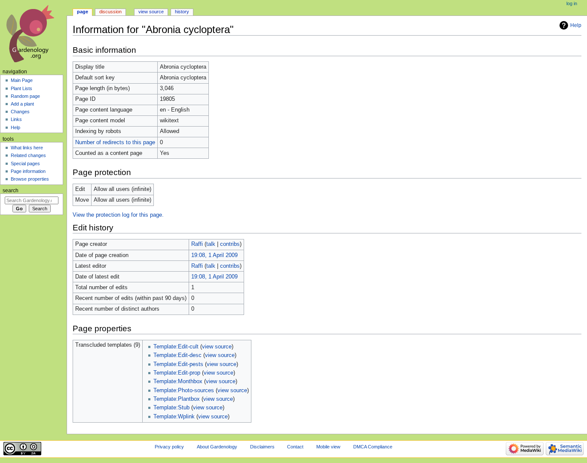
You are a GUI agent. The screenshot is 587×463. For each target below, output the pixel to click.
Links (16, 119)
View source (151, 11)
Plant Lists (21, 88)
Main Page (22, 80)
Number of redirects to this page (115, 142)
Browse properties (30, 179)
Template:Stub (171, 408)
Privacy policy (169, 446)
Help (575, 25)
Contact (295, 446)
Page (82, 11)
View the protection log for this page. (118, 215)
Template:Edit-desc (177, 355)
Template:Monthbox (177, 381)
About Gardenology (217, 446)
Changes (20, 111)
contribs (230, 244)
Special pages (25, 163)
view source (217, 347)
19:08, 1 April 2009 (214, 255)
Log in (571, 3)
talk (210, 244)
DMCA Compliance (372, 446)
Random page (25, 96)
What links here (27, 147)
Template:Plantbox (176, 399)
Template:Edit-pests (178, 364)
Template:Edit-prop (176, 373)
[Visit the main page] (33, 33)
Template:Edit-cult (176, 347)
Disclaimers (262, 446)
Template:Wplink (174, 417)
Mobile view (328, 446)
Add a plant (22, 103)
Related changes (28, 155)
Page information (28, 171)
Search (10, 190)
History (182, 11)
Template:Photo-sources (183, 390)
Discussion (110, 11)
